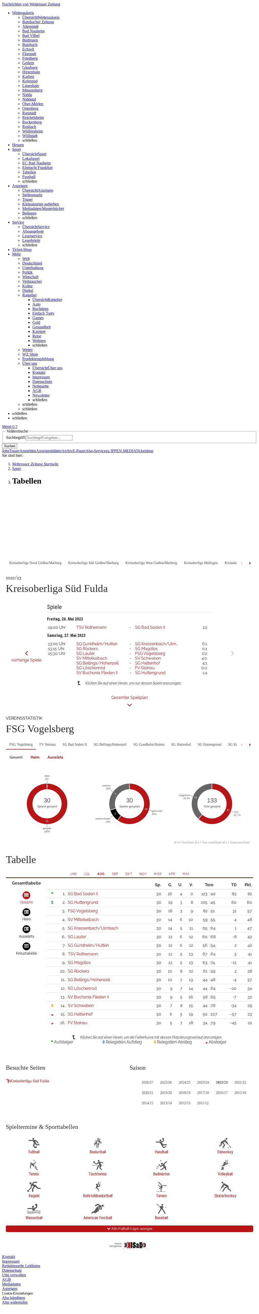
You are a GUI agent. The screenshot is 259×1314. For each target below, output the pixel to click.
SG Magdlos (146, 648)
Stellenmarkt (32, 195)
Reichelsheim (33, 117)
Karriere (39, 331)
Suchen (9, 446)
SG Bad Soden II (150, 627)
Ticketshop (144, 451)
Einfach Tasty (43, 313)
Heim (35, 757)
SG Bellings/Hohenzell (97, 663)
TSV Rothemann (91, 627)
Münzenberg (32, 90)
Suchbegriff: (16, 437)
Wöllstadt (29, 136)
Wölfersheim (32, 131)
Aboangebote (33, 231)
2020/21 (147, 1093)
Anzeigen (9, 1288)
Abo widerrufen (15, 1302)
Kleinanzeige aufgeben (40, 204)
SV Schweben (148, 658)
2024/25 (184, 1082)
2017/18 (203, 1093)
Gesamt (16, 757)
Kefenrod (29, 81)
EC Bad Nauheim (36, 163)
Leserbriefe (31, 240)
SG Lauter (85, 653)
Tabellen (29, 172)
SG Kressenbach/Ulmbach (160, 643)
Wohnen (39, 340)
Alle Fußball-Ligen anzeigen (131, 1229)
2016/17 (222, 1093)
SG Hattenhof (147, 663)
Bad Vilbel (30, 35)
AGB (36, 391)
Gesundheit (41, 327)
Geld (36, 322)
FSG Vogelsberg (150, 653)
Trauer (27, 199)
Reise (36, 336)
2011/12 (203, 1103)
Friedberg (30, 58)
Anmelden (27, 451)
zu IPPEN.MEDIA (121, 451)
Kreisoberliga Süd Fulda (29, 1081)
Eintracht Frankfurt (37, 167)
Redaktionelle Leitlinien (21, 1266)
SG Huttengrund (150, 672)
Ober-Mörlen (32, 104)
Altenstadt (30, 26)
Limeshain (30, 85)
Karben (28, 76)
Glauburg (29, 67)
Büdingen (30, 40)
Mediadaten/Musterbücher (43, 208)
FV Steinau (145, 667)
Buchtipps (40, 309)
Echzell (28, 49)
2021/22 (240, 1082)
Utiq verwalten (14, 1275)
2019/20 (166, 1093)
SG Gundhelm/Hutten (96, 643)
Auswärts (55, 757)
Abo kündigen (13, 1298)
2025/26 (166, 1082)
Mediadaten (11, 1284)
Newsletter (41, 395)
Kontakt (38, 372)
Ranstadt (29, 113)
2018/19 (184, 1093)
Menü (6, 426)
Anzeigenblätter (48, 451)
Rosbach (29, 126)
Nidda (27, 95)
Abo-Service (95, 451)
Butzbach (29, 44)
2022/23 (222, 1082)
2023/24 (203, 1082)
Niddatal (29, 99)
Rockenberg (32, 122)
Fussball (28, 177)
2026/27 (147, 1082)
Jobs (5, 451)
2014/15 (147, 1103)
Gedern (28, 63)
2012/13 (184, 1103)
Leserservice (32, 236)
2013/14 (166, 1103)
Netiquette (40, 386)
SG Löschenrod (90, 667)
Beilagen (29, 213)
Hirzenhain (31, 72)
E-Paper (79, 451)
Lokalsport (30, 158)
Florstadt (29, 54)
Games (38, 318)
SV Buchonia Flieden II (97, 672)
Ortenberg (30, 108)
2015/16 (240, 1093)
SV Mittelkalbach (91, 658)
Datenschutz (42, 381)
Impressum (41, 377)
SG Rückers (87, 648)
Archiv (67, 451)
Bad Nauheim (33, 31)
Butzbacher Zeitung (38, 22)
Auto (36, 304)
